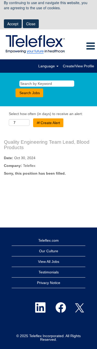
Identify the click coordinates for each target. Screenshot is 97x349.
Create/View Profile (78, 66)
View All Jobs (48, 261)
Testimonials (49, 272)
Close (30, 23)
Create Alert (50, 123)
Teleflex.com (48, 240)
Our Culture (48, 251)
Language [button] (47, 66)
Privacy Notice (48, 283)
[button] (81, 46)
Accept (12, 23)
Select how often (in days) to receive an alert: (46, 114)
